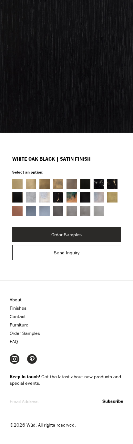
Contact (18, 316)
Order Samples (66, 234)
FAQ (14, 341)
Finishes (18, 308)
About (16, 300)
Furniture (19, 325)
